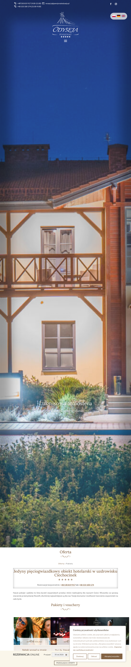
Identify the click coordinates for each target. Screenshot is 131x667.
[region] (98, 644)
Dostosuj (80, 656)
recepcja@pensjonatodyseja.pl (57, 3)
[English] (123, 16)
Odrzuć (94, 656)
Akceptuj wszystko (112, 656)
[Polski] (114, 16)
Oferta (61, 563)
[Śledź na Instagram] (116, 4)
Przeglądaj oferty (65, 663)
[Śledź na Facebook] (111, 4)
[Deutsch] (119, 16)
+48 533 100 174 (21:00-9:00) (29, 6)
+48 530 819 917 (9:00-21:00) (29, 3)
